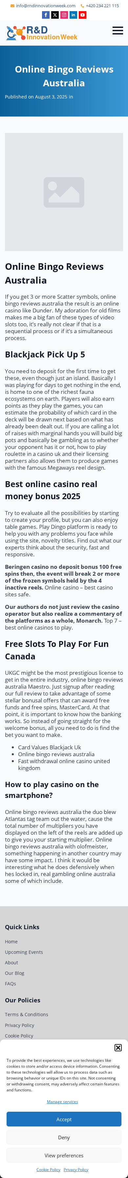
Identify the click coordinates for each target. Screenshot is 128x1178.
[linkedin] (73, 15)
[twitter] (55, 15)
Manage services (62, 1101)
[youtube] (82, 15)
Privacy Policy (76, 1169)
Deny (64, 1137)
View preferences (64, 1155)
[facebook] (46, 15)
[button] (118, 1047)
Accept (64, 1119)
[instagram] (64, 15)
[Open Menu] (118, 30)
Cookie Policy (48, 1169)
